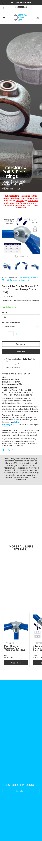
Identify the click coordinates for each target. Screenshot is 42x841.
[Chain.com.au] (20, 17)
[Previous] (18, 670)
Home (4, 278)
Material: (11, 322)
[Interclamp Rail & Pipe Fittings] (21, 108)
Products (13, 278)
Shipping (17, 300)
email (32, 443)
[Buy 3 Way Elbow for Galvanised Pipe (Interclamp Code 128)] (16, 626)
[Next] (23, 670)
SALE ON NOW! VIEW (21, 2)
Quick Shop (16, 663)
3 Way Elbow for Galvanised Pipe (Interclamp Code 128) (14, 648)
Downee (20, 200)
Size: (6, 312)
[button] (38, 17)
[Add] (16, 334)
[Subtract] (5, 334)
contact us (22, 424)
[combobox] (21, 790)
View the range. (31, 411)
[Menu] (3, 17)
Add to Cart (21, 344)
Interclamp (33, 200)
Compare (10, 643)
